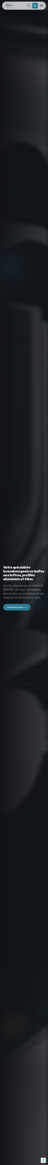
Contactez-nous (15, 607)
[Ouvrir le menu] (41, 6)
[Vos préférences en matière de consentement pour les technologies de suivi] (43, 1160)
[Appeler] (35, 6)
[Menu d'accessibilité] (29, 6)
